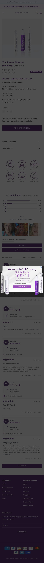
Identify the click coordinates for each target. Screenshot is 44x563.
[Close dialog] (41, 267)
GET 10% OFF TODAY (22, 286)
